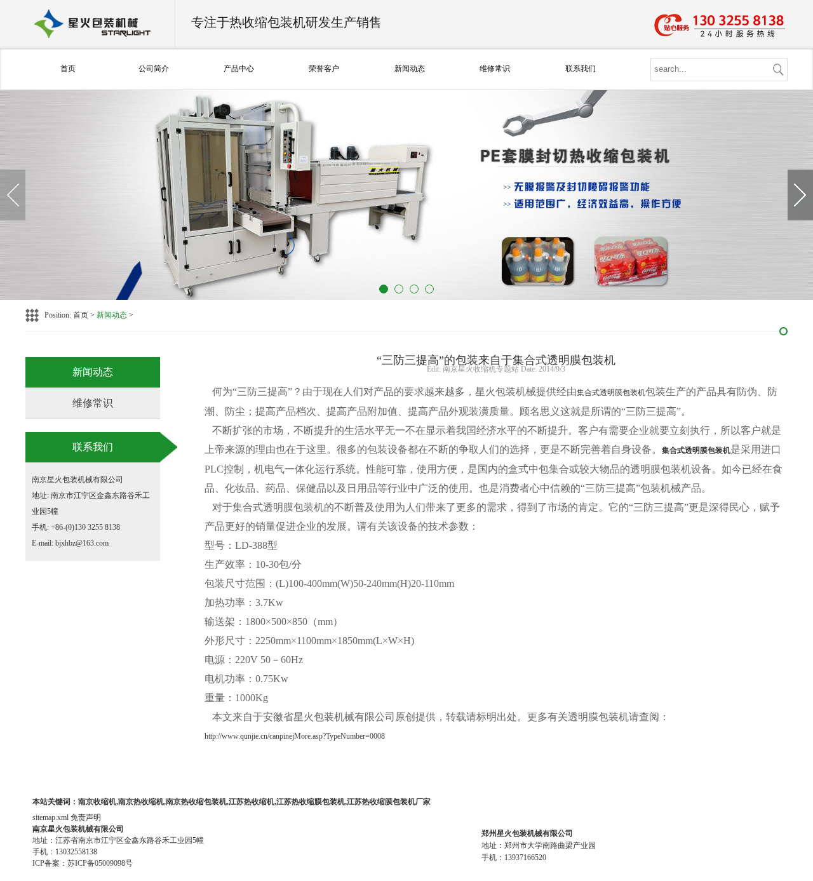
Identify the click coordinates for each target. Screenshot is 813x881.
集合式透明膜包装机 (611, 392)
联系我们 (580, 68)
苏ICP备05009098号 (100, 863)
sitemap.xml (50, 817)
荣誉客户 (324, 68)
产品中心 (239, 68)
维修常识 (495, 68)
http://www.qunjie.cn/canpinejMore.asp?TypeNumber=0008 (295, 736)
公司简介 (153, 68)
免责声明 (86, 817)
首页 (68, 68)
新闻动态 (409, 68)
